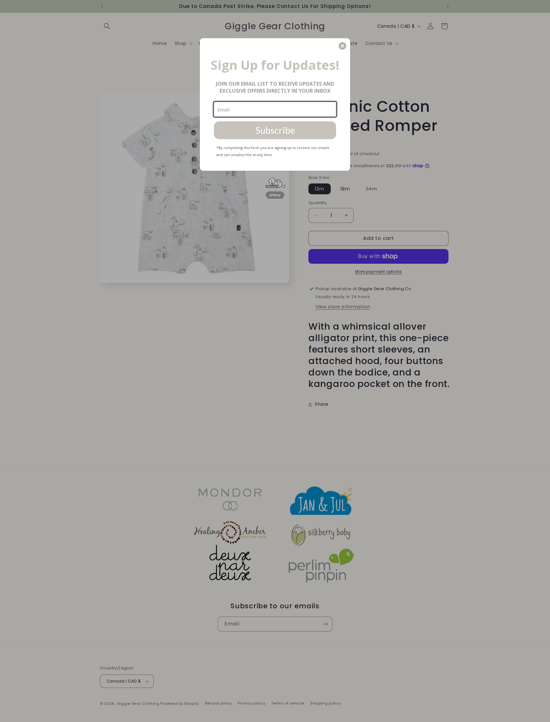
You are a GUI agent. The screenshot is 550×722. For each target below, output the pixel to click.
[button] (342, 46)
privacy (275, 195)
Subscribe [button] (275, 130)
